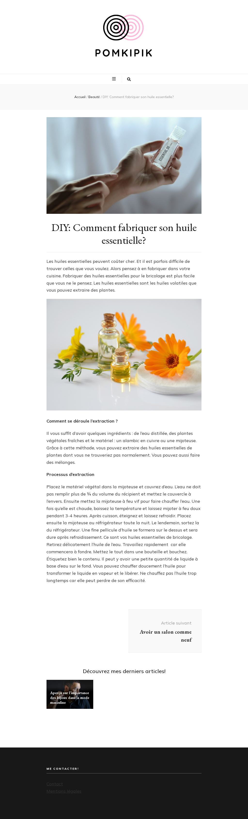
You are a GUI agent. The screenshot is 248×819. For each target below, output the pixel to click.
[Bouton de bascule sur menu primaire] (114, 79)
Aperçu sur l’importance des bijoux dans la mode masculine (69, 697)
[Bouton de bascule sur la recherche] (129, 79)
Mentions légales (63, 791)
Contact (54, 784)
